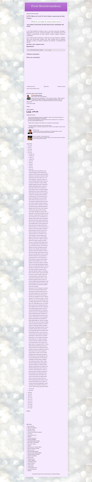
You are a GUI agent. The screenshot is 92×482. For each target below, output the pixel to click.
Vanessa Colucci (30, 466)
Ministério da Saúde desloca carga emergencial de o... (38, 255)
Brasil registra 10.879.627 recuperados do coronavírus (38, 204)
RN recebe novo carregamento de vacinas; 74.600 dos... (39, 296)
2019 (29, 394)
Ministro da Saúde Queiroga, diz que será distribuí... (38, 198)
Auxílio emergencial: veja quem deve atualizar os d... (38, 179)
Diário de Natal (30, 457)
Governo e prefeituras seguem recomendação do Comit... (39, 281)
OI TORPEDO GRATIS (32, 461)
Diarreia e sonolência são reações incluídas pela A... (38, 232)
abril (30, 167)
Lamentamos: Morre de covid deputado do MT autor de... (39, 349)
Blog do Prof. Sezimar (32, 444)
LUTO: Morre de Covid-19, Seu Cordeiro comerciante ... (39, 322)
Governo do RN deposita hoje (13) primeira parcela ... (38, 357)
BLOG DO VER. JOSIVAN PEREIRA (35, 453)
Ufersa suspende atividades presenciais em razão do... (38, 308)
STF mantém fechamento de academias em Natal (37, 269)
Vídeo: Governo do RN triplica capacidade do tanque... (38, 264)
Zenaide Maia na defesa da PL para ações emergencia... (38, 192)
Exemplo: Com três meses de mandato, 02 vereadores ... (39, 262)
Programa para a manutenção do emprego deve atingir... (39, 175)
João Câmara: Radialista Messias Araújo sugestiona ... (38, 362)
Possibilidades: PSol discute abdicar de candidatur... (38, 359)
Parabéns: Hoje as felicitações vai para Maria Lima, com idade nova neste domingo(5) (43, 122)
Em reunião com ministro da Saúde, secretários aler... (38, 274)
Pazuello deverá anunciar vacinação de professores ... (38, 240)
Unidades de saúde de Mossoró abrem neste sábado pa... (39, 218)
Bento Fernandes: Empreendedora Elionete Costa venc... (39, 327)
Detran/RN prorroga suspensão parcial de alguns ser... (38, 354)
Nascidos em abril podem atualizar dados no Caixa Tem (38, 266)
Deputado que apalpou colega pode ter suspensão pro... (38, 184)
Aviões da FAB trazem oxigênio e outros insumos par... (38, 245)
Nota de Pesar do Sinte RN (33, 286)
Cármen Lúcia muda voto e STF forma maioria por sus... (39, 226)
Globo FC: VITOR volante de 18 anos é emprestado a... (39, 316)
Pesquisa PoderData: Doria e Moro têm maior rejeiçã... (38, 283)
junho (30, 164)
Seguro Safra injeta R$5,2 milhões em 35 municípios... (38, 271)
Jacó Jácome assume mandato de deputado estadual (38, 289)
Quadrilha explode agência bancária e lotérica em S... (38, 186)
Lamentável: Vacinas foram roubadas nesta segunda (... (38, 250)
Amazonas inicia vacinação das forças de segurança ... (38, 194)
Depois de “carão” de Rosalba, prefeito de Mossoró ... (38, 249)
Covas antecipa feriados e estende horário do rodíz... (38, 276)
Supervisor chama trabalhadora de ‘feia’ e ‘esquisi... (38, 260)
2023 (29, 149)
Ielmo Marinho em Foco (32, 435)
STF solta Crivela (36, 130)
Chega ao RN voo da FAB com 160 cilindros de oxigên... (39, 213)
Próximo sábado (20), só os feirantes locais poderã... (38, 339)
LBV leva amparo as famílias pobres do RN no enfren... (39, 221)
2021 (29, 152)
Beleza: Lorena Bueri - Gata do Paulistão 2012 (41, 136)
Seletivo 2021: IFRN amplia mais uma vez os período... (39, 303)
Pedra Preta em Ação (31, 430)
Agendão (29, 445)
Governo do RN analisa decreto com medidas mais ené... (39, 330)
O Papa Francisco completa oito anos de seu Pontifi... (38, 335)
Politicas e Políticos (31, 463)
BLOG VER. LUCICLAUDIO (33, 442)
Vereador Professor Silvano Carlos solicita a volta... (38, 374)
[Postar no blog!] (47, 50)
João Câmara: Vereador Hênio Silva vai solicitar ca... (38, 369)
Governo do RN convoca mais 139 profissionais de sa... (38, 216)
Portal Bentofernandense (37, 95)
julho (30, 162)
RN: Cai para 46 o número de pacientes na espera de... (38, 203)
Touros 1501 (30, 433)
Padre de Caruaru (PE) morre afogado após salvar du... (38, 347)
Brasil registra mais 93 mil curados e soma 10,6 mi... (38, 230)
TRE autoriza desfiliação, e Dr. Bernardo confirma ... (38, 364)
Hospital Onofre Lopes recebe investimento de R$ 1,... (38, 191)
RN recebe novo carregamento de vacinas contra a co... (38, 267)
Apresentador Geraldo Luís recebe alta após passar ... (38, 257)
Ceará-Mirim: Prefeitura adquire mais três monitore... (38, 328)
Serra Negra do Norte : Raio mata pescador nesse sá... (38, 196)
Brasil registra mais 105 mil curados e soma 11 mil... (38, 177)
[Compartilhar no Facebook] (49, 50)
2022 (29, 150)
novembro (31, 155)
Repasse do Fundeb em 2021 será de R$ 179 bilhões (38, 237)
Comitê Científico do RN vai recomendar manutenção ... (39, 189)
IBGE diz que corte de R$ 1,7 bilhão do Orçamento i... (38, 238)
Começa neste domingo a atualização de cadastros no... (38, 340)
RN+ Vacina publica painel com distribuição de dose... (38, 243)
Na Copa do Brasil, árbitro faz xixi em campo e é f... (38, 381)
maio (30, 166)
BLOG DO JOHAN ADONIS (33, 451)
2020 (29, 392)
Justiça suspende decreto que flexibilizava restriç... (38, 170)
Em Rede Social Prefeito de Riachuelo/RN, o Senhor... (38, 383)
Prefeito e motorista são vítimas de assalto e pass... (38, 378)
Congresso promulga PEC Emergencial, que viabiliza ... (39, 323)
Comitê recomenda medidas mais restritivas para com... (38, 315)
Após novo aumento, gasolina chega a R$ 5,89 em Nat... (39, 386)
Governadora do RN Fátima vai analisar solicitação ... (38, 182)
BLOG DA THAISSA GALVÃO (33, 448)
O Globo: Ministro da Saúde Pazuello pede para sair (38, 345)
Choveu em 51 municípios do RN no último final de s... (39, 242)
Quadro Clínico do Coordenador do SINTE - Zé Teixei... (39, 344)
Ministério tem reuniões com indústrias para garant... (38, 247)
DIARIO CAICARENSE (32, 455)
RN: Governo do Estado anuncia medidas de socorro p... (39, 252)
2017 (29, 397)
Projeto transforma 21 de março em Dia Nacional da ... (38, 259)
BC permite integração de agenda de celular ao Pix (38, 279)
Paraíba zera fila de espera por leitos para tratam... (38, 209)
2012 (29, 406)
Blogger (58, 473)
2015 (29, 401)
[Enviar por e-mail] (45, 50)
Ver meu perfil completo (31, 103)
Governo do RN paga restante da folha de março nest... (38, 181)
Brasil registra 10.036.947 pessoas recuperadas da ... (38, 350)
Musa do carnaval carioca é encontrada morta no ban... (38, 305)
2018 (29, 396)
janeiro (30, 390)
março (30, 169)
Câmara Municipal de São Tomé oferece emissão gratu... (39, 306)
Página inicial (46, 86)
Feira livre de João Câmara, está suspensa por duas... (38, 376)
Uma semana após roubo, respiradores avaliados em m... (39, 333)
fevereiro (30, 388)
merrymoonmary (48, 473)
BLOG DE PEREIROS (32, 439)
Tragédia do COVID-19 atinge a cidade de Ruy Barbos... (39, 174)
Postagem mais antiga (61, 86)
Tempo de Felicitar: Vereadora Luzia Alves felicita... (38, 352)
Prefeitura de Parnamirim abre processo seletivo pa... (38, 367)
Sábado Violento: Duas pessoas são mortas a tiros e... (38, 199)
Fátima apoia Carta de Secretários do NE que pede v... (38, 225)
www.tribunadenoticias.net (32, 467)
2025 (29, 145)
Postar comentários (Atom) (34, 88)
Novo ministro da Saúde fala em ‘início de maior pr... (38, 293)
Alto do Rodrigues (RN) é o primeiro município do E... (39, 223)
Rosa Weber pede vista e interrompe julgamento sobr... (38, 356)
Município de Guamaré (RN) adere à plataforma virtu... (38, 366)
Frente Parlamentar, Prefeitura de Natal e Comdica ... (38, 361)
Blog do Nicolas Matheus (32, 427)
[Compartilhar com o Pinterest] (50, 50)
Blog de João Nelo (31, 426)
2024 (29, 147)
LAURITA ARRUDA (31, 460)
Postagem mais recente (31, 86)
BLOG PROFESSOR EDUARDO (34, 441)
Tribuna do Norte (31, 464)
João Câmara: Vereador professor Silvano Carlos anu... (38, 215)
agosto (30, 160)
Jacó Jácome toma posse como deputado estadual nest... (38, 311)
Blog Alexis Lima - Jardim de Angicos (34, 447)
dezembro (31, 154)
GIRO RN (29, 436)
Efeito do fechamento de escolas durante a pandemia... (38, 284)
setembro (30, 159)
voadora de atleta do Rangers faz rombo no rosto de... (38, 277)
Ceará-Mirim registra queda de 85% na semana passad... (39, 301)
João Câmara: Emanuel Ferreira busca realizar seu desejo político (39, 125)
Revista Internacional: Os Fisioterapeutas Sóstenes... (38, 373)
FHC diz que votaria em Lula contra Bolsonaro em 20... (39, 299)
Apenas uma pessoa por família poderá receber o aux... (38, 291)
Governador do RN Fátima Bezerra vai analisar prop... (38, 310)
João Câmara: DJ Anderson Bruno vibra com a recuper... (39, 254)
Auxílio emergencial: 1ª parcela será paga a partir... (38, 235)
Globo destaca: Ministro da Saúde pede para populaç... (38, 206)
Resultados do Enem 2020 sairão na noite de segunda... (38, 208)
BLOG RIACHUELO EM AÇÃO (33, 454)
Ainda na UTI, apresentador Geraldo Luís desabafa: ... (38, 325)
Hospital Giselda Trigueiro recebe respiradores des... (38, 318)
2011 (29, 407)
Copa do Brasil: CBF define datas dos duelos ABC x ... (38, 211)
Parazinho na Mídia (31, 429)
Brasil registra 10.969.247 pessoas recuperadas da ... (38, 187)
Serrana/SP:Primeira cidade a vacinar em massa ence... (38, 332)
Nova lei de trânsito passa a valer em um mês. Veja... (38, 342)
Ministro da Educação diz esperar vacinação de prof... (38, 313)
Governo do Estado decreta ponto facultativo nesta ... (38, 172)
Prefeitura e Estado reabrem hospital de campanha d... (38, 228)
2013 (29, 404)
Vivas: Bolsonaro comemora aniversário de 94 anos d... (38, 201)
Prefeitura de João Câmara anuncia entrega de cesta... (38, 294)
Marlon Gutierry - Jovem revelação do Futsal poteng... (38, 337)
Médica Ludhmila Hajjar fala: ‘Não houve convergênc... (39, 320)
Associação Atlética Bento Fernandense (35, 432)
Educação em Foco (31, 458)
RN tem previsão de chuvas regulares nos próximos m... (39, 220)
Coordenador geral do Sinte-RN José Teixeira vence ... (38, 384)
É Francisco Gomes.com (32, 438)
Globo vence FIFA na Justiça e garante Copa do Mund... (39, 272)
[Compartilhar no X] (48, 50)
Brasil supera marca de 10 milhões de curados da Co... (38, 371)
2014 (29, 402)
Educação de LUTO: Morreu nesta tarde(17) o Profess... (39, 298)
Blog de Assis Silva (31, 450)
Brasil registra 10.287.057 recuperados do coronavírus (38, 288)
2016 (29, 399)
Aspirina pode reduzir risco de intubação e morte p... (38, 233)
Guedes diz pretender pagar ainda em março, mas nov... (38, 379)
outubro (30, 157)
